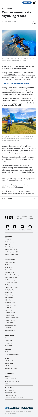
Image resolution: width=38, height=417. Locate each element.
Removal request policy (11, 255)
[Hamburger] (34, 2)
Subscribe (27, 3)
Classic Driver (8, 341)
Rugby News (8, 346)
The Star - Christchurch (11, 287)
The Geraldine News (10, 285)
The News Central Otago (12, 318)
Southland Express (10, 330)
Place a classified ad (10, 395)
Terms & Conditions (10, 379)
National (10, 8)
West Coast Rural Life (11, 277)
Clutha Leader (9, 323)
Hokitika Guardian (10, 272)
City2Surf (7, 352)
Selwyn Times (9, 300)
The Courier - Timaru (10, 305)
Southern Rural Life (10, 325)
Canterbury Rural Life (11, 282)
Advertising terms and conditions (14, 398)
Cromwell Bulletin (10, 313)
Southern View (9, 298)
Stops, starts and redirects (12, 381)
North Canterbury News (11, 280)
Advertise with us (9, 390)
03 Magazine (8, 343)
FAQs (6, 384)
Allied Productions (10, 361)
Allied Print (8, 366)
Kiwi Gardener (9, 338)
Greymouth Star (9, 270)
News (3, 8)
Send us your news (10, 242)
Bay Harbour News (10, 290)
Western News (9, 295)
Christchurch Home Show (12, 354)
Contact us (8, 239)
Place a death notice (10, 393)
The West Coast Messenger (12, 275)
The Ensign (8, 328)
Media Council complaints (12, 252)
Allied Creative (9, 363)
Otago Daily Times (10, 262)
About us (7, 244)
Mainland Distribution (11, 368)
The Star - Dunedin (10, 320)
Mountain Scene (9, 315)
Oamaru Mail (8, 308)
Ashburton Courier (10, 303)
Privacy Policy (9, 247)
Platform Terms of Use (11, 249)
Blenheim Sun (9, 265)
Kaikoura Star (9, 267)
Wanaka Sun (8, 310)
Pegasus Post (8, 292)
